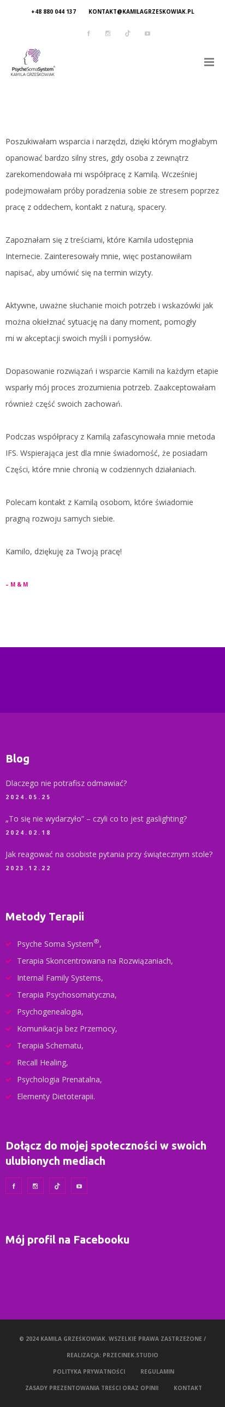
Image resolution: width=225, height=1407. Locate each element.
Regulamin (157, 1371)
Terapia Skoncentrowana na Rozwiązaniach (94, 960)
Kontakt (188, 1388)
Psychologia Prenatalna (58, 1079)
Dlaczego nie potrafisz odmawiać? (66, 783)
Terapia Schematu (49, 1045)
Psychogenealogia (49, 1011)
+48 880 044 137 (53, 11)
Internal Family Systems (59, 977)
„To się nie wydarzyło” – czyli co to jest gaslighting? (96, 818)
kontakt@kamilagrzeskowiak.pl (141, 11)
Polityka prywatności (89, 1371)
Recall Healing (41, 1062)
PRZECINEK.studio (130, 1355)
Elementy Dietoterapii (55, 1096)
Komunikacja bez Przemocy (66, 1028)
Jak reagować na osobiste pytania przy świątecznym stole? (108, 854)
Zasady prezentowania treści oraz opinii (91, 1388)
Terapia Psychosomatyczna (66, 994)
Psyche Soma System (58, 944)
